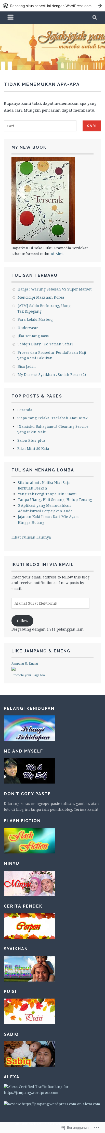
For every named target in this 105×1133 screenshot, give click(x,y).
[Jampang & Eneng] (13, 669)
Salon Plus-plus (31, 440)
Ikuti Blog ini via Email (42, 564)
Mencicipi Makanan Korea (41, 297)
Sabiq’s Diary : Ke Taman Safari (45, 344)
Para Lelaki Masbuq (35, 319)
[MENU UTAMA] (11, 17)
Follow (22, 620)
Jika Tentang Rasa (33, 335)
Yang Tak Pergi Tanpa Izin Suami (47, 494)
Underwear (28, 327)
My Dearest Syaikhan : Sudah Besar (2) (52, 374)
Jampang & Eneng (24, 663)
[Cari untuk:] (40, 125)
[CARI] (95, 17)
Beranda (24, 409)
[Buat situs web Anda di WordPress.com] (52, 5)
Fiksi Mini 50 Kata (33, 448)
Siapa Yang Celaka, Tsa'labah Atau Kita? (52, 418)
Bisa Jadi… (27, 366)
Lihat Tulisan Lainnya (31, 537)
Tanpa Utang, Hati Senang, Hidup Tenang (55, 499)
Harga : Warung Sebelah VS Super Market (54, 289)
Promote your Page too (28, 675)
